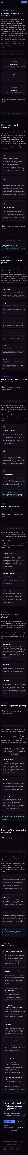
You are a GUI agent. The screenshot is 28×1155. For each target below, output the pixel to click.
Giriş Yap (24, 1)
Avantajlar (12, 1146)
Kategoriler (19, 1146)
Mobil (10, 1151)
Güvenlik (4, 1151)
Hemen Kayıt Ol (9, 1121)
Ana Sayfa (4, 6)
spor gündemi (12, 1129)
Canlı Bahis (11, 1149)
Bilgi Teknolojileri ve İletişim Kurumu (16, 1125)
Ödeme (17, 1149)
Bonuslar (4, 1149)
